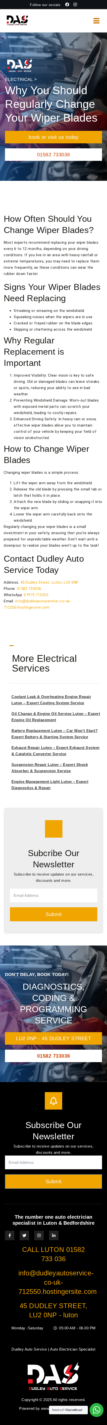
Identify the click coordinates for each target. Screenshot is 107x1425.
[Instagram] (75, 4)
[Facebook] (67, 4)
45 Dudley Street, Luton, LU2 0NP (49, 582)
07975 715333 (36, 595)
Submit (54, 914)
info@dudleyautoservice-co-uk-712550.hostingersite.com (57, 1282)
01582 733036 (29, 588)
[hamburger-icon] (96, 21)
